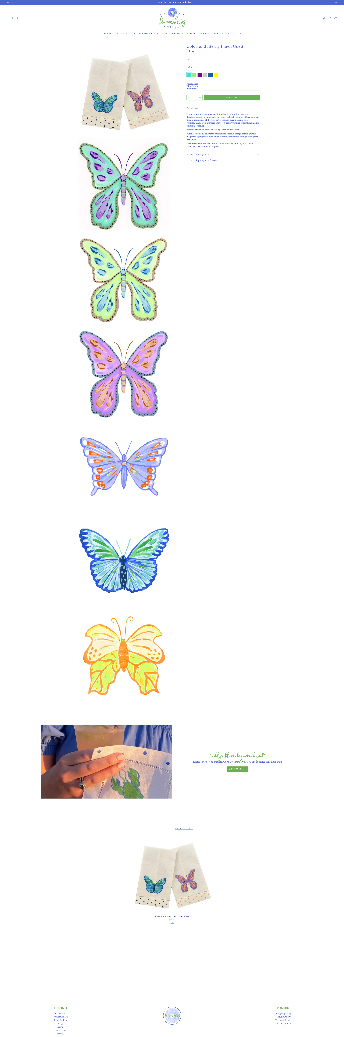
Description (192, 108)
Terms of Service (283, 1020)
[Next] (336, 2)
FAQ (60, 1023)
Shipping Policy (283, 1013)
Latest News (60, 1030)
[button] (329, 18)
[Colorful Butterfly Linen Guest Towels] (172, 874)
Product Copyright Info (198, 154)
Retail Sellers (60, 1020)
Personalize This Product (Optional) (193, 86)
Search (60, 1034)
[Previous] (8, 2)
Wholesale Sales (60, 1017)
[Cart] (336, 18)
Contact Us (60, 1013)
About (60, 1027)
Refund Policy (284, 1017)
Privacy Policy (284, 1023)
